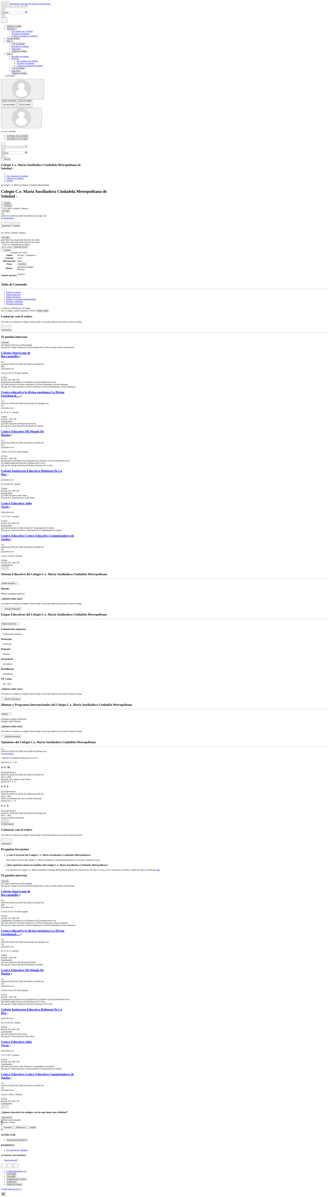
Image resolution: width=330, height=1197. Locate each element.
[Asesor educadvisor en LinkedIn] (4, 1165)
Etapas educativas (13, 297)
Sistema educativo (13, 294)
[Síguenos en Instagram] (16, 1165)
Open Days (16, 49)
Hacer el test (7, 1117)
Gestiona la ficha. (20, 247)
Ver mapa (5, 211)
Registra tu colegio (14, 26)
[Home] (7, 174)
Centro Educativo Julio (16, 505)
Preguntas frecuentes (14, 304)
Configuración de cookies (16, 1179)
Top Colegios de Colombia (17, 176)
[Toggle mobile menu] (5, 3)
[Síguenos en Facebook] (10, 1165)
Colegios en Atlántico (15, 178)
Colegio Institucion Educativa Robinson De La (31, 472)
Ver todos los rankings (20, 34)
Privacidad (11, 1176)
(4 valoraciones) (7, 218)
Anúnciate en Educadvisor (17, 1140)
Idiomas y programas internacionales (21, 299)
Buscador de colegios (20, 46)
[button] (167, 76)
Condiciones (11, 1182)
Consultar (22, 264)
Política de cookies (14, 1185)
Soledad (9, 181)
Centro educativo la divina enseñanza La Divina (32, 394)
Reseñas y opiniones (14, 301)
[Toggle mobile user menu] (21, 118)
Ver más (5, 343)
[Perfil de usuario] (22, 89)
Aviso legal (11, 1174)
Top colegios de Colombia (22, 31)
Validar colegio (42, 311)
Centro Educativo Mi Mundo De (22, 433)
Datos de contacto (13, 292)
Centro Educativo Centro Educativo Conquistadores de (37, 537)
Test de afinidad (13, 39)
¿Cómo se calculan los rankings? (24, 36)
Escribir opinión (8, 824)
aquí (158, 870)
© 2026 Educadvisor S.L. (16, 1171)
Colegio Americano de (15, 354)
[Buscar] (3, 144)
